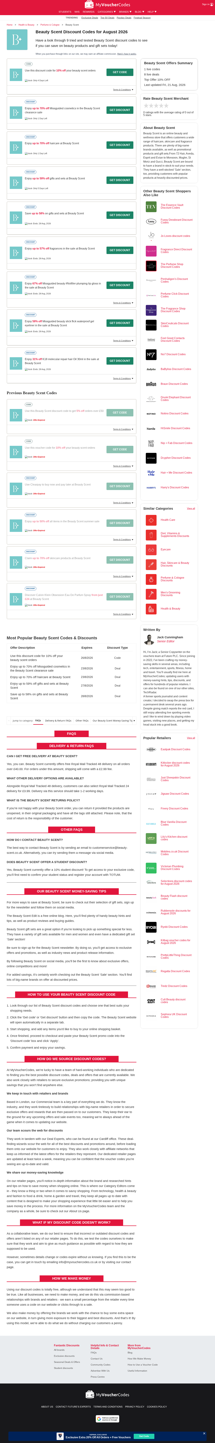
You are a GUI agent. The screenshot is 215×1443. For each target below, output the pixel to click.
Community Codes (100, 1364)
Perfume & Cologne (49, 25)
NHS (77, 11)
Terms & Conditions (122, 90)
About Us (75, 1211)
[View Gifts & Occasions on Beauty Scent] (16, 75)
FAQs (38, 720)
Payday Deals (124, 17)
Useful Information (137, 1370)
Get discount (120, 110)
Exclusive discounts (64, 1356)
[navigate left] (9, 721)
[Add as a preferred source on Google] (107, 1418)
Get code (120, 72)
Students (65, 11)
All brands (59, 1350)
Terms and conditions (107, 1406)
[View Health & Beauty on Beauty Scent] (16, 112)
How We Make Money (139, 1358)
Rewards (88, 11)
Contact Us (96, 1358)
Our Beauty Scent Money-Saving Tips (113, 720)
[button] (71, 656)
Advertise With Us (100, 1370)
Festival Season (142, 17)
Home (9, 25)
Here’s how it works (126, 54)
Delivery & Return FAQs (58, 720)
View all (191, 508)
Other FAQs (82, 720)
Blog (130, 1352)
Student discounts (63, 1368)
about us (47, 1406)
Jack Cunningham (170, 637)
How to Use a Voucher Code (143, 1364)
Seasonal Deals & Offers (67, 1362)
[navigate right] (134, 721)
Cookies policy (157, 1406)
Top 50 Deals (107, 17)
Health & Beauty (26, 25)
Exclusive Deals (89, 17)
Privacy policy (134, 1406)
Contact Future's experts (73, 1406)
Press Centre (98, 1376)
